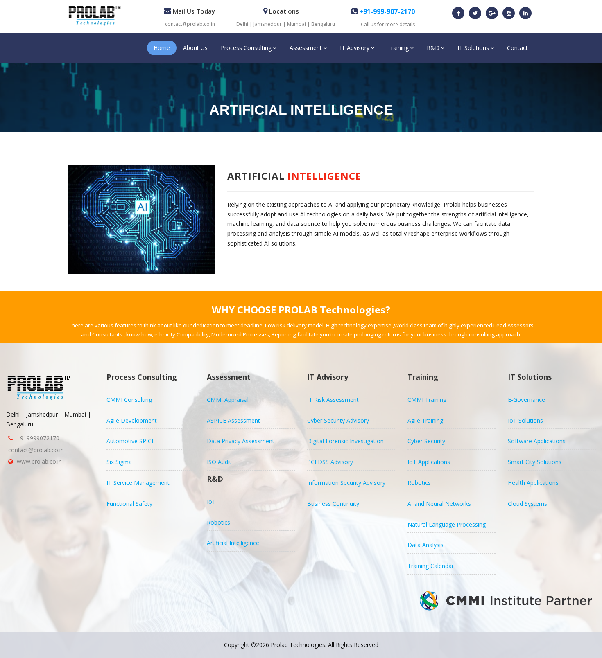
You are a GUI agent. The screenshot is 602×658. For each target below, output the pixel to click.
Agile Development (131, 420)
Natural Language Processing (446, 524)
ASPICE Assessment (233, 420)
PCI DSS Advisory (330, 462)
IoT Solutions (525, 420)
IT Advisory (354, 48)
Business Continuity (333, 503)
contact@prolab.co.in (190, 23)
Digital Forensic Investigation (345, 441)
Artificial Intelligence (233, 543)
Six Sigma (119, 462)
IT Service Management (138, 483)
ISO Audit (219, 462)
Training (398, 48)
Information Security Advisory (346, 483)
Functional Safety (129, 503)
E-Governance (526, 399)
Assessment (306, 48)
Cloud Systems (527, 503)
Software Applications (537, 441)
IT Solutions (473, 48)
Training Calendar (430, 566)
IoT (211, 501)
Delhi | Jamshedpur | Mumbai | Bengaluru (285, 23)
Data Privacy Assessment (240, 441)
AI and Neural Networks (439, 503)
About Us (195, 48)
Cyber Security (426, 441)
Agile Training (425, 420)
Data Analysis (425, 545)
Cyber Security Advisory (338, 420)
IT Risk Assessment (333, 399)
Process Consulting (246, 48)
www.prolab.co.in (39, 461)
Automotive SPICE (130, 441)
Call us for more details (388, 24)
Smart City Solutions (534, 462)
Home (162, 48)
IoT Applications (428, 462)
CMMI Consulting (129, 399)
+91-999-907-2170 (386, 11)
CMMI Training (426, 399)
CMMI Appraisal (228, 399)
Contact (517, 48)
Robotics (218, 522)
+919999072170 (37, 438)
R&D (433, 48)
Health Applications (533, 483)
